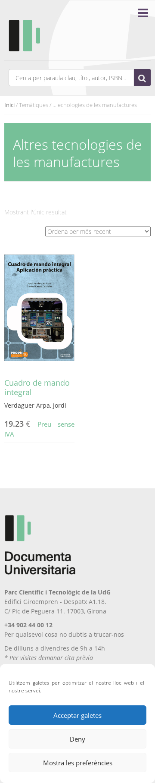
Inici (9, 105)
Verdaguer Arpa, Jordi (35, 405)
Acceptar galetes (77, 715)
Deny (77, 739)
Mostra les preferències (77, 762)
